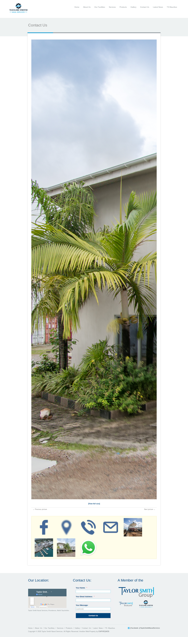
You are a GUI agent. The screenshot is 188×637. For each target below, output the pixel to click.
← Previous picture (40, 509)
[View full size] (94, 504)
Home (76, 7)
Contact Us (144, 7)
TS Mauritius (172, 7)
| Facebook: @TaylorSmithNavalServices (145, 628)
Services (112, 7)
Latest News (158, 7)
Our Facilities (99, 7)
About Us (87, 7)
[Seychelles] (18, 8)
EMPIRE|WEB (103, 631)
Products (123, 7)
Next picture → (149, 509)
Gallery (133, 7)
